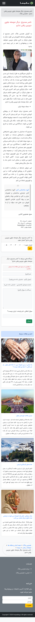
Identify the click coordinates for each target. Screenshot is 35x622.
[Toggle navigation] (4, 3)
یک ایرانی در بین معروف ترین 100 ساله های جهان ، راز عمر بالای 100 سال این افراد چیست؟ (17, 366)
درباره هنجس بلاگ (24, 569)
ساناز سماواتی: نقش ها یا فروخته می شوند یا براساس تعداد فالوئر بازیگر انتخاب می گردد (17, 517)
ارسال (29, 321)
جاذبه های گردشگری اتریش (24, 464)
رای (30, 248)
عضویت (28, 605)
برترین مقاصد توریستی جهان (24, 416)
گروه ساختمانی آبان (22, 190)
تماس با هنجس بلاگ (23, 573)
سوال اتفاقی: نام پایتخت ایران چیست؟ (19, 311)
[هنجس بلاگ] (26, 3)
